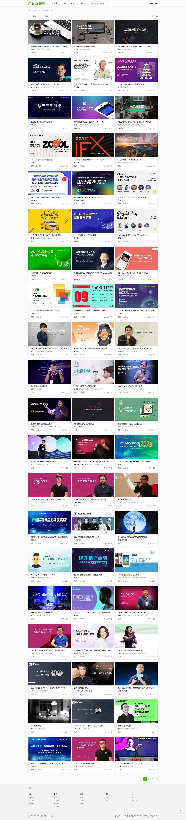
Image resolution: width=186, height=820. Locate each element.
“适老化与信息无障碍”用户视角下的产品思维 (45, 197)
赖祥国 (33, 238)
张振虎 (33, 653)
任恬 (32, 615)
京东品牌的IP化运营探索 (39, 386)
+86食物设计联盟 (123, 87)
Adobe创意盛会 (78, 427)
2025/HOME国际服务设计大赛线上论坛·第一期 (133, 235)
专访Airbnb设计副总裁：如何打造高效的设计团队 (90, 499)
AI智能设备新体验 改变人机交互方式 (130, 763)
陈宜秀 (33, 427)
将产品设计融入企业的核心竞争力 (42, 612)
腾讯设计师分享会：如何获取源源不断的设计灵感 (90, 348)
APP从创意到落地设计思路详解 (128, 575)
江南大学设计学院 (79, 200)
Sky (75, 729)
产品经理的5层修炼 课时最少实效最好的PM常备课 (134, 122)
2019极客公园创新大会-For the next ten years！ (90, 160)
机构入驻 (31, 803)
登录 (151, 3)
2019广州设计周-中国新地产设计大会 (86, 537)
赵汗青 (120, 502)
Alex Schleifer (78, 502)
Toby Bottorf (121, 389)
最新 (34, 16)
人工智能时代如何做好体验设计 (84, 763)
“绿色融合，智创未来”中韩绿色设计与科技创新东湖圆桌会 (49, 763)
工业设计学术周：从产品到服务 (41, 122)
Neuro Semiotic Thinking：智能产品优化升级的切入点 (49, 348)
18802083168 (35, 816)
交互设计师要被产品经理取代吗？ (85, 386)
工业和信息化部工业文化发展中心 (84, 691)
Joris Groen (34, 87)
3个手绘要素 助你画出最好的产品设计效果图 (46, 235)
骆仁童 (76, 276)
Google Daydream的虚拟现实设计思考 (131, 650)
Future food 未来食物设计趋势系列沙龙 (131, 84)
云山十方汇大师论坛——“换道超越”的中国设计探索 (91, 84)
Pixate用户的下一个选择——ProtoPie (43, 575)
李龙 (119, 162)
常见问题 (56, 798)
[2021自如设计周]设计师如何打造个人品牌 (88, 726)
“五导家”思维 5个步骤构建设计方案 (129, 160)
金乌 (75, 125)
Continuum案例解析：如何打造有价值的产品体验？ (135, 348)
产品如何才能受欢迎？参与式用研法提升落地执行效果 (92, 650)
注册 (156, 3)
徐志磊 (33, 729)
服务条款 (56, 806)
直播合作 (31, 798)
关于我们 (134, 798)
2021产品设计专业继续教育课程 (85, 235)
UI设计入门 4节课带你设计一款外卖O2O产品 (133, 273)
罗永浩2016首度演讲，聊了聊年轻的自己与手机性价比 (136, 688)
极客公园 (76, 162)
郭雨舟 (76, 653)
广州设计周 (77, 540)
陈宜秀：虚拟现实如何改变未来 (41, 424)
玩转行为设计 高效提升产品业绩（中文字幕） (46, 84)
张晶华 (120, 653)
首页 (29, 10)
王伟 (32, 502)
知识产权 (125, 816)
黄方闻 (120, 427)
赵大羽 (120, 49)
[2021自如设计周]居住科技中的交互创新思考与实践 (48, 688)
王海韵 (33, 691)
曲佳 (75, 766)
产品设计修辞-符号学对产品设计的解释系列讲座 (90, 310)
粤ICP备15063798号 (135, 816)
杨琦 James (77, 49)
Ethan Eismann (78, 464)
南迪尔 (120, 766)
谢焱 (32, 464)
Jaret (32, 578)
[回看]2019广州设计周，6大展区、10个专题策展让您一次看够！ (93, 612)
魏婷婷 (120, 729)
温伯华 (120, 351)
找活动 (82, 800)
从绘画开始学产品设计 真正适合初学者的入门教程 (134, 46)
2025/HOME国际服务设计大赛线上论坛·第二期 (133, 197)
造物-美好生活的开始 (81, 688)
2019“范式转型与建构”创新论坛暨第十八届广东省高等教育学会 (136, 310)
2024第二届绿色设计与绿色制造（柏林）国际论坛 (134, 462)
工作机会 (134, 800)
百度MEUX (34, 200)
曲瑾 (32, 351)
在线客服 (56, 803)
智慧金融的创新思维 (124, 499)
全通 (119, 276)
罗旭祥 (120, 125)
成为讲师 (31, 800)
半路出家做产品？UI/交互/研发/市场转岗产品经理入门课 (93, 273)
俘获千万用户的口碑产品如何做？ (85, 46)
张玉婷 (76, 389)
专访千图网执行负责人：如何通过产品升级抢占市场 (48, 499)
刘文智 (33, 49)
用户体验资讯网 (122, 540)
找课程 (64, 3)
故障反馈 (56, 800)
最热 (46, 16)
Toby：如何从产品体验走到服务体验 (130, 386)
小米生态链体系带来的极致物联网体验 (43, 462)
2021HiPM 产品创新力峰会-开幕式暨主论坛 (45, 310)
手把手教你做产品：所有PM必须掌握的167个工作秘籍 (49, 46)
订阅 (72, 3)
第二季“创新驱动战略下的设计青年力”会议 (88, 197)
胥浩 (32, 389)
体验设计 (41, 10)
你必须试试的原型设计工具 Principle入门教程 (89, 122)
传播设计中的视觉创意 (125, 726)
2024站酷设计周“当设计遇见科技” (42, 160)
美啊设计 (76, 87)
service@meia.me (52, 816)
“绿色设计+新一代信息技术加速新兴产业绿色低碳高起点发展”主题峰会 (49, 537)
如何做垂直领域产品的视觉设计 (84, 424)
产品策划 (49, 10)
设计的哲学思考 (36, 726)
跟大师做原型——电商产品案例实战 (130, 424)
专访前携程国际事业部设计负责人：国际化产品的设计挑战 (49, 650)
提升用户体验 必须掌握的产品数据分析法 (88, 575)
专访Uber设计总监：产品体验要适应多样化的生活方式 (92, 462)
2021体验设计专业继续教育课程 (41, 273)
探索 (55, 3)
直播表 (81, 3)
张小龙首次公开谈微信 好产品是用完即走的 (132, 537)
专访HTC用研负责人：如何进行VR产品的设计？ (134, 612)
